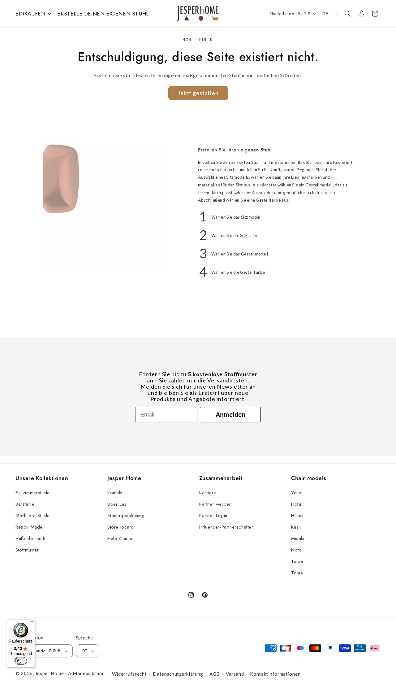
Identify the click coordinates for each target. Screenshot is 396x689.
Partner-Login (213, 515)
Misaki (297, 538)
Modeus (82, 673)
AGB (214, 674)
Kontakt (114, 492)
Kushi (296, 527)
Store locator (121, 527)
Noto (296, 550)
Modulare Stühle (32, 515)
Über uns (117, 504)
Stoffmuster (27, 550)
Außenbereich (30, 538)
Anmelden (230, 414)
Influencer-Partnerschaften (226, 527)
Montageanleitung (126, 515)
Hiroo (297, 515)
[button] (33, 14)
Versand (235, 674)
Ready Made (29, 527)
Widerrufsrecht (129, 674)
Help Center (120, 538)
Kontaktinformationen (275, 674)
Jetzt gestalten (198, 92)
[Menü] (31, 623)
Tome (297, 572)
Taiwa (297, 561)
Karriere (207, 492)
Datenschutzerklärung (178, 674)
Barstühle (24, 504)
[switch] (21, 661)
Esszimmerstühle (32, 492)
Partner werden (215, 504)
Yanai (297, 492)
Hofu (296, 504)
